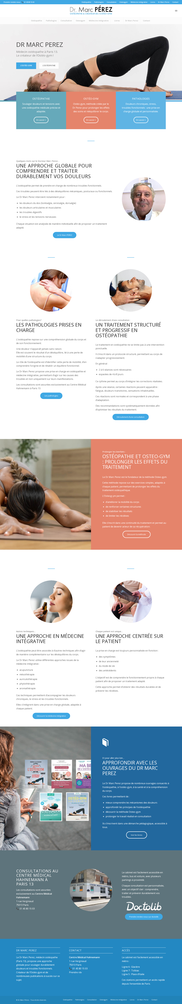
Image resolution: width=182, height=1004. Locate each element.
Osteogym (123, 2)
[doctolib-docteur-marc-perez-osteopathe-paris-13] (144, 906)
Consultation (111, 2)
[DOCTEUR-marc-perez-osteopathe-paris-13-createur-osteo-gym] (91, 10)
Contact (175, 2)
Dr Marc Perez (163, 2)
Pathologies (99, 2)
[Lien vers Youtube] (176, 11)
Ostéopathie (86, 2)
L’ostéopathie (49, 65)
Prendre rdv (75, 972)
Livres (152, 2)
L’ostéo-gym (26, 65)
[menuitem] (86, 2)
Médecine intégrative (139, 2)
